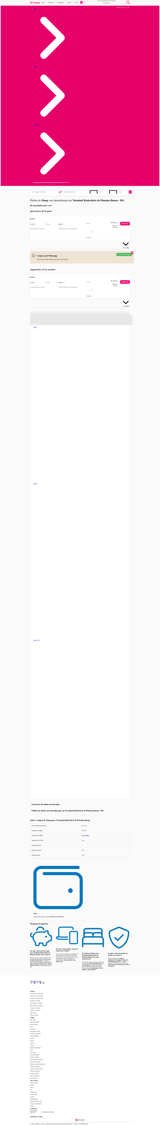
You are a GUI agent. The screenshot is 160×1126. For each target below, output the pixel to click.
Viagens (69, 2)
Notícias (32, 1087)
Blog (31, 1089)
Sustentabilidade (34, 1099)
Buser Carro (33, 1019)
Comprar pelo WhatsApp (124, 254)
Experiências (61, 2)
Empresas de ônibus (34, 1022)
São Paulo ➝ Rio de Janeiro (36, 995)
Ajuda (76, 2)
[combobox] (45, 192)
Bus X (31, 1026)
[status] (80, 313)
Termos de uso (33, 1092)
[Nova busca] (128, 2)
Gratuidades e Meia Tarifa (36, 1101)
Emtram (32, 1038)
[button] (80, 232)
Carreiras (32, 1096)
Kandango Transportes (35, 1033)
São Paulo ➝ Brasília (35, 1010)
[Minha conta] (81, 2)
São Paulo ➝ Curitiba (35, 1000)
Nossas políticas (33, 1094)
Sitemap (32, 1106)
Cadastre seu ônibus (34, 1057)
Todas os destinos (34, 1015)
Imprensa (32, 1085)
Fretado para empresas (35, 1061)
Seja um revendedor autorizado (37, 1064)
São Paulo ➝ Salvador (35, 1008)
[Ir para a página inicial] (35, 981)
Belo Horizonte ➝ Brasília (36, 1003)
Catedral (32, 1040)
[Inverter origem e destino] (60, 191)
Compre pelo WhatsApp (35, 1103)
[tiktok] (43, 983)
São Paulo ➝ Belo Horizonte (37, 998)
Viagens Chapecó (34, 1024)
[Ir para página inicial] (35, 3)
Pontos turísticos (34, 1078)
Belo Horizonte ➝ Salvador (36, 1005)
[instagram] (31, 983)
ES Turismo (33, 1052)
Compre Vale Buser (34, 1073)
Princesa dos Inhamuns (35, 1047)
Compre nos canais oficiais (36, 1068)
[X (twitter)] (37, 983)
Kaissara (32, 1045)
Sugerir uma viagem (35, 1071)
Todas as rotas (33, 1012)
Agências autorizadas (35, 1066)
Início (43, 2)
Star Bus (32, 1043)
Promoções (51, 2)
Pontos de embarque (35, 1075)
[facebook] (34, 983)
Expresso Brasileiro (34, 1054)
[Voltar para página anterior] (85, 2)
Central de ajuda (34, 1082)
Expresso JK (33, 1029)
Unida (31, 1050)
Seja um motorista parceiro (36, 1059)
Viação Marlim (85, 835)
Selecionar (125, 224)
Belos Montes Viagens (35, 1031)
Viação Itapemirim (34, 1036)
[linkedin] (40, 983)
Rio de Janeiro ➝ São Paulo (36, 993)
